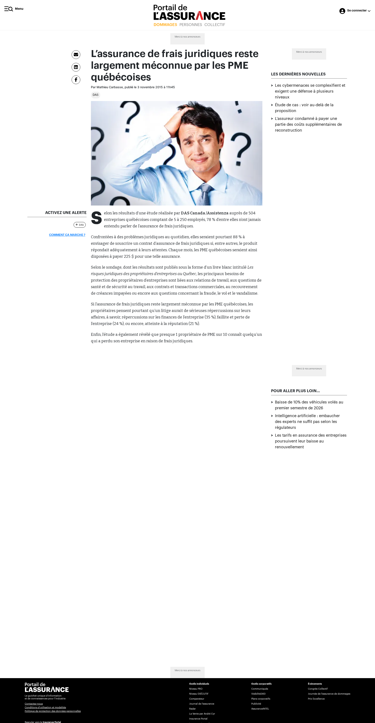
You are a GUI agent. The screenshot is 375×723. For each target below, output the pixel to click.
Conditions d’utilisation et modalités (45, 707)
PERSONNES (190, 25)
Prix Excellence (316, 699)
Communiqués (259, 689)
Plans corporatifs (260, 699)
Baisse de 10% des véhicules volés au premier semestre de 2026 (309, 405)
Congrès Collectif (318, 689)
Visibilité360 (258, 694)
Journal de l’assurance (201, 704)
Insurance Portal (198, 719)
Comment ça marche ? (67, 235)
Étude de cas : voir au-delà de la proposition (304, 108)
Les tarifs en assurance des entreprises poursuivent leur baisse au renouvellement (311, 441)
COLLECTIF (214, 25)
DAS (96, 94)
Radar (192, 709)
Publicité (256, 704)
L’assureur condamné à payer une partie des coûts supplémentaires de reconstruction (308, 124)
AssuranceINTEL (260, 709)
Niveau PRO (195, 689)
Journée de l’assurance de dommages (329, 694)
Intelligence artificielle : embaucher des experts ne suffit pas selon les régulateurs (307, 421)
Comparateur (196, 699)
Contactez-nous (34, 704)
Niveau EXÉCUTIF (199, 694)
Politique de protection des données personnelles (53, 711)
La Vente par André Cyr (202, 714)
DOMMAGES (165, 25)
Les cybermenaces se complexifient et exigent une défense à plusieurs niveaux (310, 91)
